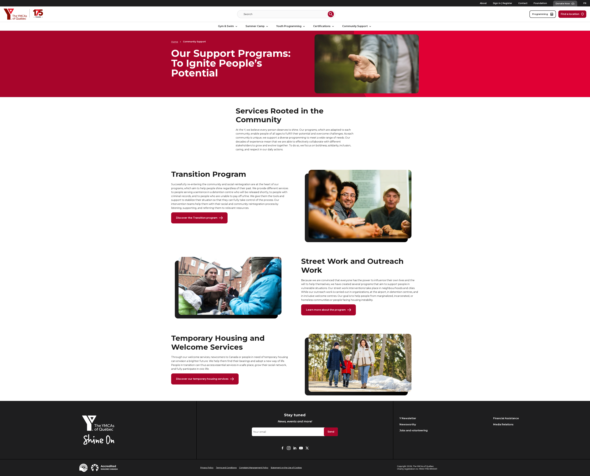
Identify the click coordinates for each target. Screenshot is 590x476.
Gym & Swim (226, 26)
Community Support (355, 26)
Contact (522, 3)
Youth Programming (289, 26)
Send (331, 431)
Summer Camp (255, 26)
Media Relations (503, 424)
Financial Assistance (506, 418)
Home (174, 42)
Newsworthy (407, 424)
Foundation (540, 3)
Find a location (570, 14)
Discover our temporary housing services (202, 378)
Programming (540, 14)
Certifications (322, 26)
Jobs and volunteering (413, 430)
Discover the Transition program (196, 217)
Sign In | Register (502, 3)
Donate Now (563, 3)
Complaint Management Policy (253, 467)
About (483, 3)
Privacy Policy (206, 467)
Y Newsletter (407, 418)
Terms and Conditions (226, 467)
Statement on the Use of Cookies (286, 467)
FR (584, 3)
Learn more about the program (326, 309)
